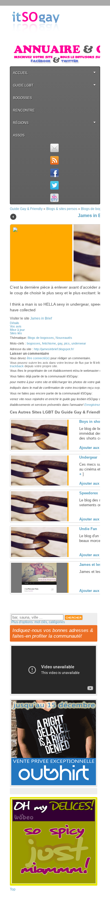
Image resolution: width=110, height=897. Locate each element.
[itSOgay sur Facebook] (54, 173)
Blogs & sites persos (61, 209)
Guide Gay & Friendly (26, 209)
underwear (78, 343)
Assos (19, 135)
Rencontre (24, 110)
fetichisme (49, 343)
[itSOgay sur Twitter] (54, 185)
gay (60, 343)
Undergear (88, 457)
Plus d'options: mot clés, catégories (38, 622)
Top (13, 889)
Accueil (20, 73)
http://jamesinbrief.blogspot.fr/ (54, 349)
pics (67, 343)
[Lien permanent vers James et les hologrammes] (39, 591)
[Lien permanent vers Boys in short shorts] (39, 448)
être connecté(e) (38, 358)
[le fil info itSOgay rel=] (54, 160)
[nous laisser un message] (54, 148)
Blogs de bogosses (41, 337)
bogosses (33, 343)
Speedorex (88, 493)
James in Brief (93, 215)
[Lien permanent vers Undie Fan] (39, 556)
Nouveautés (64, 337)
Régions (20, 123)
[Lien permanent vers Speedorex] (39, 520)
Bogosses (22, 98)
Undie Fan (88, 529)
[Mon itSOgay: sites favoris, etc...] (54, 198)
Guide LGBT (23, 85)
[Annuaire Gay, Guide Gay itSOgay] (35, 37)
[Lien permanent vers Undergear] (39, 484)
